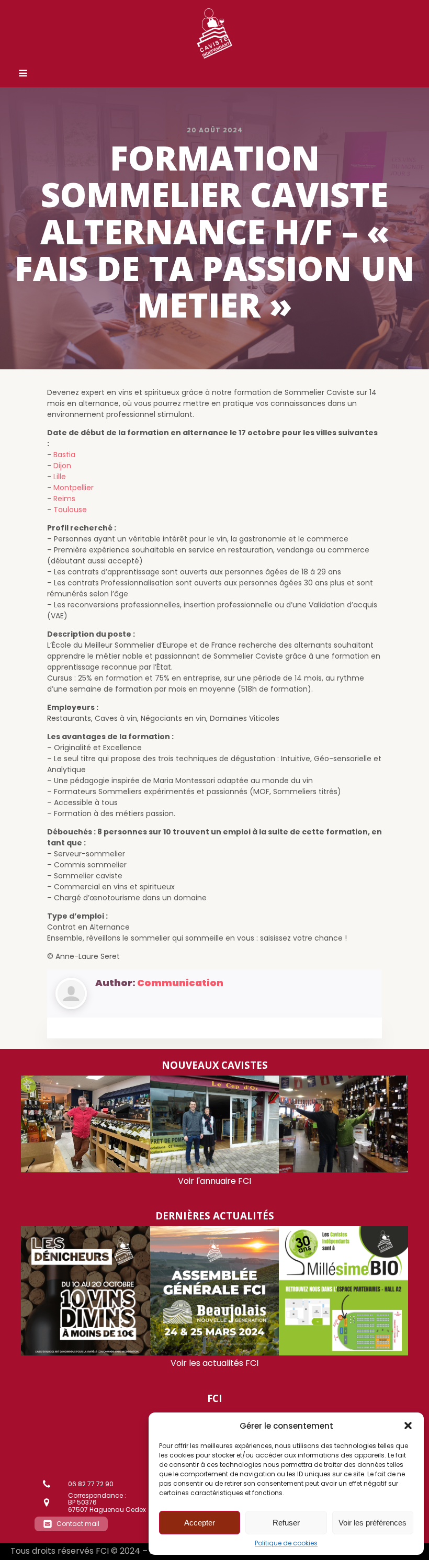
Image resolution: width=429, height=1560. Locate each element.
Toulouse (70, 509)
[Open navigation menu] (23, 74)
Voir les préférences (372, 1522)
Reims (64, 498)
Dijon (62, 465)
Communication (180, 982)
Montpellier (73, 487)
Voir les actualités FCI (214, 1363)
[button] (408, 1425)
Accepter (199, 1522)
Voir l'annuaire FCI (214, 1181)
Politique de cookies (286, 1543)
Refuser (286, 1522)
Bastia (64, 454)
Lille (59, 476)
